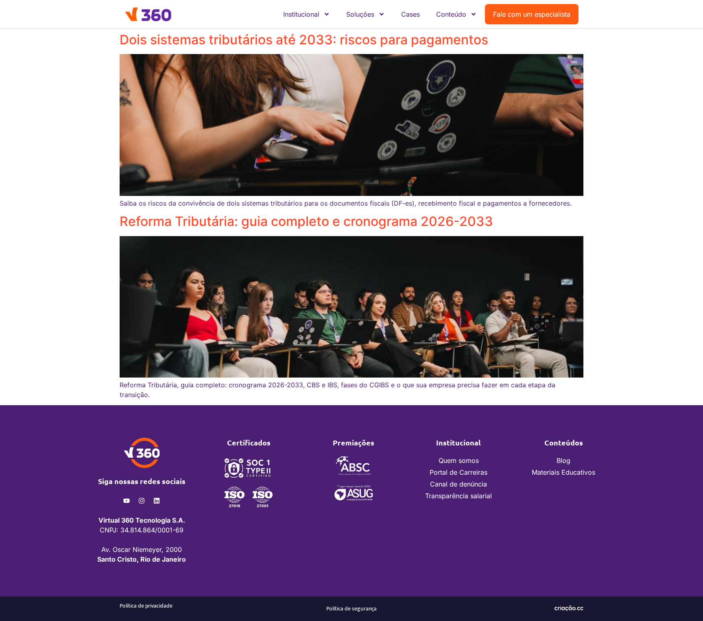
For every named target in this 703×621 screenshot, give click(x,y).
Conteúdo (451, 14)
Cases (410, 14)
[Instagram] (141, 500)
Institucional (301, 14)
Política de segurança (351, 608)
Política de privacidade (146, 605)
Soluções (360, 14)
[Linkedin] (156, 500)
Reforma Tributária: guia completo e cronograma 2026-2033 (306, 221)
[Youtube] (126, 500)
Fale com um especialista (531, 14)
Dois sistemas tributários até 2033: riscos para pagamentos (304, 40)
